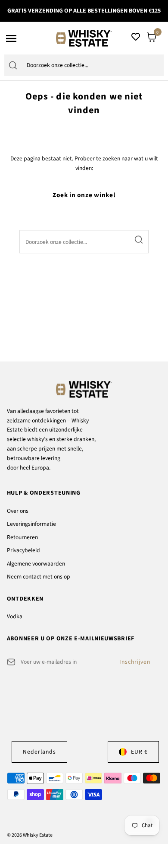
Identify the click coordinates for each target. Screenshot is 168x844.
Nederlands (39, 752)
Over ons (17, 511)
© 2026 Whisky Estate (30, 835)
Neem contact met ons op (38, 576)
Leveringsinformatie (31, 524)
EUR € (139, 752)
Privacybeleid (23, 550)
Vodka (14, 616)
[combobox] (93, 65)
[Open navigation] (28, 38)
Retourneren (22, 537)
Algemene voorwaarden (36, 563)
